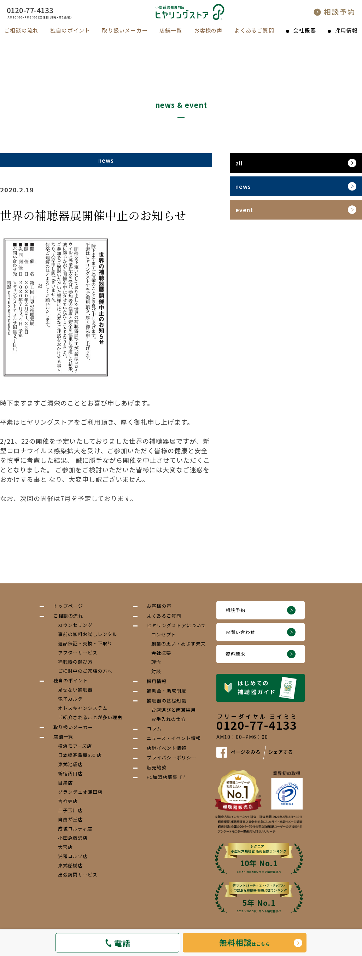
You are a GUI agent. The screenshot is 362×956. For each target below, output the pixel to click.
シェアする (280, 751)
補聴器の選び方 (75, 661)
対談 (156, 671)
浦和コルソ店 (73, 856)
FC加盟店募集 (162, 777)
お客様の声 (208, 30)
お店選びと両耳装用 (173, 709)
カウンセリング (75, 625)
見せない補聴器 (75, 689)
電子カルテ (70, 698)
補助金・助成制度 (166, 690)
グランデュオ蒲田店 (80, 791)
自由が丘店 (70, 819)
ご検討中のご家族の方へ (85, 671)
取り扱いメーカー (125, 30)
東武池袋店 (70, 764)
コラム (154, 728)
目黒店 (65, 782)
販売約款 (157, 767)
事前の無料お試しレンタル (87, 634)
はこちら (244, 942)
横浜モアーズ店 (75, 745)
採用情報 (346, 30)
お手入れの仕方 (168, 719)
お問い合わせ (240, 632)
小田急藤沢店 (73, 837)
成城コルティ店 (75, 828)
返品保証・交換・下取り (85, 643)
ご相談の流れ (21, 30)
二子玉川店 (70, 810)
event (244, 209)
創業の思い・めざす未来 (178, 643)
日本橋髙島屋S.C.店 (80, 755)
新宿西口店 (70, 773)
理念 (156, 662)
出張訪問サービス (78, 874)
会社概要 (304, 30)
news (243, 186)
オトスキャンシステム (82, 708)
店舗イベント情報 (166, 748)
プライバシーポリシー (171, 757)
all (239, 163)
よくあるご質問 (254, 30)
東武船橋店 (70, 865)
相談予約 (235, 610)
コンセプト (163, 634)
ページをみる (246, 751)
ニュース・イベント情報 (174, 738)
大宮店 (65, 847)
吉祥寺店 (68, 801)
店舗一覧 (170, 30)
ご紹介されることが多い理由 (90, 717)
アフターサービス (78, 652)
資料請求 (235, 654)
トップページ (68, 605)
